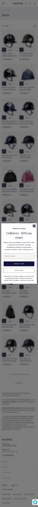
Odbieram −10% (19, 264)
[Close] (34, 226)
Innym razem (19, 270)
